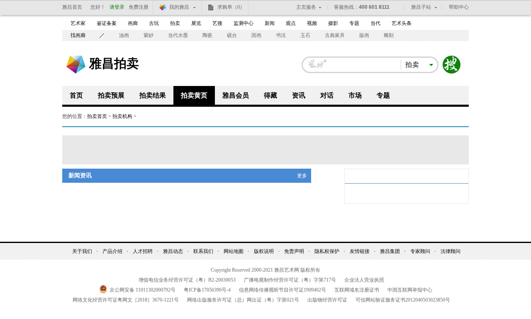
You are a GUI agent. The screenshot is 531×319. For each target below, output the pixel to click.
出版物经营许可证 (327, 300)
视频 (312, 23)
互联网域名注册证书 (356, 290)
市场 (355, 95)
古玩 (154, 23)
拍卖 (175, 23)
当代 (375, 23)
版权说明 (264, 251)
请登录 (117, 7)
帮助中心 (459, 7)
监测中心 (243, 23)
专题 (354, 23)
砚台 (232, 35)
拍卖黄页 (194, 95)
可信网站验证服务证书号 (403, 300)
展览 (196, 23)
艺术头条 (402, 23)
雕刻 (389, 35)
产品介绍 (112, 251)
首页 (76, 95)
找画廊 (78, 35)
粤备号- (207, 290)
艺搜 (217, 23)
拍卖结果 (152, 95)
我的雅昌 (179, 7)
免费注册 (139, 7)
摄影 (333, 23)
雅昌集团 (390, 251)
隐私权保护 (326, 251)
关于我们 (82, 251)
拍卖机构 (122, 116)
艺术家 (78, 23)
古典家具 (335, 35)
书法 (281, 35)
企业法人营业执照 (364, 280)
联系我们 (203, 251)
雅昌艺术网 (75, 65)
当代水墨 (178, 35)
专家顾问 (420, 251)
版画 (364, 35)
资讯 (298, 95)
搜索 (452, 65)
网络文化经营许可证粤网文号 (126, 300)
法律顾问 (450, 251)
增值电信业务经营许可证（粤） (187, 280)
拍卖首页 (97, 116)
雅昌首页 (72, 7)
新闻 (270, 23)
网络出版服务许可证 (243, 300)
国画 (256, 35)
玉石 (305, 35)
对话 (327, 95)
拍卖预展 (111, 95)
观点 (291, 23)
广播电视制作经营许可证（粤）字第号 (290, 280)
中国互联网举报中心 (409, 290)
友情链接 (360, 251)
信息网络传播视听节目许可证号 (282, 290)
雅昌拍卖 (114, 63)
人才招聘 (143, 251)
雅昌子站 (421, 7)
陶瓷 (207, 35)
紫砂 (148, 35)
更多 (302, 176)
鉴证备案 (107, 23)
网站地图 (234, 251)
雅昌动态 (173, 251)
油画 (124, 35)
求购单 (231, 7)
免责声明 (294, 251)
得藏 (270, 95)
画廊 (133, 23)
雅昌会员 (235, 95)
